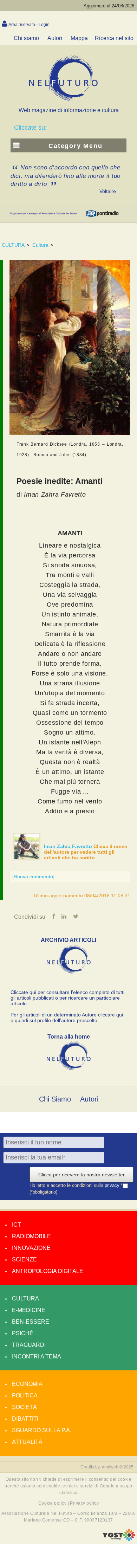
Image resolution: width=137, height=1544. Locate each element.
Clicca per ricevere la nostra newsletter (81, 1174)
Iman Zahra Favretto (68, 846)
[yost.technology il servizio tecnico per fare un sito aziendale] (119, 1539)
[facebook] (53, 916)
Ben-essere (30, 1322)
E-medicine (28, 1310)
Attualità (27, 1442)
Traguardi (29, 1345)
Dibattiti (25, 1419)
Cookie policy (52, 1503)
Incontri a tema (36, 1356)
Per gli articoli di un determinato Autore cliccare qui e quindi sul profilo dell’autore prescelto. (67, 1017)
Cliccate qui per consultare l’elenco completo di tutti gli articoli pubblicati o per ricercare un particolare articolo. (67, 997)
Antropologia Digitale (47, 1271)
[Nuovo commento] (33, 876)
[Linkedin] (63, 916)
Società (24, 1407)
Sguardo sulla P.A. (41, 1430)
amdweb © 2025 (117, 1467)
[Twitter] (75, 916)
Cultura (40, 245)
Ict (16, 1225)
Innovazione (31, 1248)
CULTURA (13, 245)
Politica (25, 1395)
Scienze (24, 1259)
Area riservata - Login (29, 24)
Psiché (22, 1333)
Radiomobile (31, 1236)
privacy (113, 1185)
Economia (27, 1384)
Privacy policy (84, 1503)
